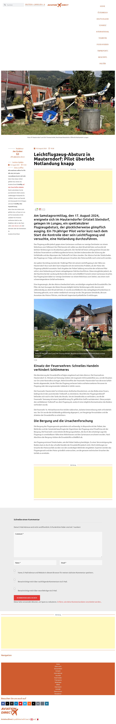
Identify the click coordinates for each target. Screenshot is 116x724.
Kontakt (58, 689)
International (102, 31)
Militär (102, 63)
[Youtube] (20, 704)
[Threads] (34, 704)
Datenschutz (58, 691)
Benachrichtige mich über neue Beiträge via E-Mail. (37, 590)
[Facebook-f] (3, 704)
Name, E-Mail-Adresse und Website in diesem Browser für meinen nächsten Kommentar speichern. (56, 572)
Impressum (58, 687)
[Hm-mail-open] (42, 704)
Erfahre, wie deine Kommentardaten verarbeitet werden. (79, 602)
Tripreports (102, 51)
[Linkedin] (16, 704)
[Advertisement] (71, 186)
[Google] (38, 704)
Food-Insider (102, 44)
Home (102, 6)
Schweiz (102, 25)
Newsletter (58, 694)
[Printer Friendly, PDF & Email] (40, 209)
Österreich (103, 12)
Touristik (103, 38)
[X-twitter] (7, 704)
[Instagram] (12, 704)
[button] (110, 328)
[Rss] (29, 704)
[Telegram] (25, 704)
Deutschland (103, 19)
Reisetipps (102, 57)
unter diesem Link (16, 226)
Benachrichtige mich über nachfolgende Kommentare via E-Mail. (42, 581)
